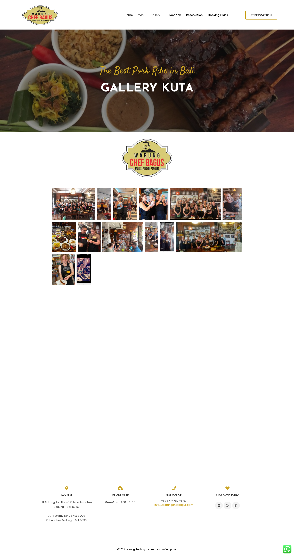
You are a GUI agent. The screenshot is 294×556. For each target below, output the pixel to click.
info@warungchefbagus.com (173, 505)
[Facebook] (219, 505)
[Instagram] (227, 505)
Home (129, 15)
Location (175, 15)
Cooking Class (218, 15)
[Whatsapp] (236, 505)
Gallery (155, 15)
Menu (141, 15)
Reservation (194, 15)
